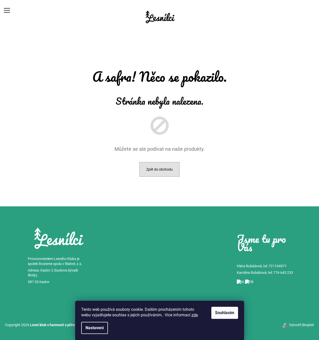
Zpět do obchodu (159, 169)
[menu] (7, 10)
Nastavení (94, 327)
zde (194, 315)
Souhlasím (224, 312)
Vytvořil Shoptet (301, 325)
